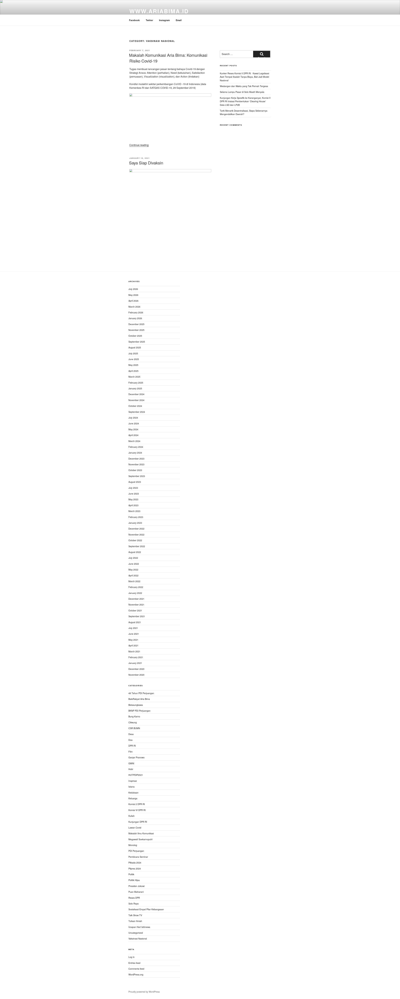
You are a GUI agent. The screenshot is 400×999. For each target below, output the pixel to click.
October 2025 (135, 335)
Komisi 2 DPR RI (136, 804)
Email (179, 20)
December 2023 (136, 458)
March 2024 (134, 441)
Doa (130, 739)
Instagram (164, 20)
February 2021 (135, 657)
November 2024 (136, 400)
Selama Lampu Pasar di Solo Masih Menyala (242, 91)
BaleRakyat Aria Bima (139, 698)
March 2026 (134, 306)
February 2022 (135, 587)
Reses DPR (134, 897)
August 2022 (134, 552)
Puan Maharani (136, 891)
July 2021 (133, 628)
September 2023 (136, 476)
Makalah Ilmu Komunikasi (141, 833)
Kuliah (131, 815)
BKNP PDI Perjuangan (139, 710)
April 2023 (133, 505)
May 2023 (133, 499)
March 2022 (134, 581)
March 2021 (134, 651)
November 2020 (136, 674)
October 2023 (135, 470)
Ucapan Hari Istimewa (139, 927)
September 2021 (136, 616)
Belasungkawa (135, 704)
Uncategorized (135, 932)
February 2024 (135, 446)
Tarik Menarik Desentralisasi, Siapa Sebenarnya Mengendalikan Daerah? (243, 112)
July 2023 (133, 487)
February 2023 (135, 517)
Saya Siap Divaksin (146, 163)
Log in (131, 957)
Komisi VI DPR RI (137, 810)
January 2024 (135, 452)
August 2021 (134, 622)
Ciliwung (132, 722)
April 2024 (133, 435)
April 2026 (133, 300)
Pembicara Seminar (138, 856)
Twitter (149, 20)
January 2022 (135, 593)
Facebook (134, 20)
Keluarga (132, 798)
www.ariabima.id (159, 11)
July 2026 (133, 289)
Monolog (132, 845)
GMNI (131, 763)
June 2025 (133, 359)
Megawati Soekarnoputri (140, 839)
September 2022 (136, 546)
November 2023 (136, 464)
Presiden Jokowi (136, 886)
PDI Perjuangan (136, 850)
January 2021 (135, 663)
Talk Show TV (135, 915)
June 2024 (133, 423)
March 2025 (134, 376)
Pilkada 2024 (134, 862)
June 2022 (133, 563)
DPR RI (132, 745)
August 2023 (134, 481)
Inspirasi (132, 780)
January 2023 (135, 522)
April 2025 (133, 370)
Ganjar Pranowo (136, 757)
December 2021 (136, 598)
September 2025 (136, 341)
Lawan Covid (134, 827)
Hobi (130, 769)
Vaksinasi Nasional (137, 938)
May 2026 (133, 294)
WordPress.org (135, 974)
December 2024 (136, 394)
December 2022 (136, 528)
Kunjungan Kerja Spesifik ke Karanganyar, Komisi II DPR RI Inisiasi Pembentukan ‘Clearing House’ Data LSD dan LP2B (245, 101)
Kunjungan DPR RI (137, 821)
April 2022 (133, 575)
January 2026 (135, 318)
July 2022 (133, 557)
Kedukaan (133, 792)
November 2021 (136, 604)
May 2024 (133, 429)
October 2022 (135, 540)
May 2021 (133, 639)
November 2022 (136, 534)
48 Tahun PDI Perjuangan (141, 693)
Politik (131, 874)
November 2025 (136, 329)
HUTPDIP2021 (135, 774)
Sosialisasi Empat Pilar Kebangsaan (146, 909)
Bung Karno (134, 716)
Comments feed (136, 968)
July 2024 (133, 417)
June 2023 (133, 493)
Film (130, 751)
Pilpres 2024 (134, 868)
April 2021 (133, 645)
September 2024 (136, 411)
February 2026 (135, 312)
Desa (131, 734)
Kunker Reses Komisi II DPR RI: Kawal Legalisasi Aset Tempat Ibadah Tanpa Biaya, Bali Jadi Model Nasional (244, 77)
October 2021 (135, 610)
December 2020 (136, 668)
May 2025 (133, 364)
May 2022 (133, 569)
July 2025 (133, 353)
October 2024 (135, 405)
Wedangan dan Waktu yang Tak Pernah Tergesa (244, 86)
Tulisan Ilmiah (135, 921)
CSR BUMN (134, 728)
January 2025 (135, 388)
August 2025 (134, 347)
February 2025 (135, 382)
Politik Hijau (134, 880)
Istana (131, 786)
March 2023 (134, 511)
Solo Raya (133, 903)
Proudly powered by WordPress (144, 991)
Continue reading (139, 145)
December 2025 (136, 324)
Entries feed (134, 962)
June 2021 (133, 633)
